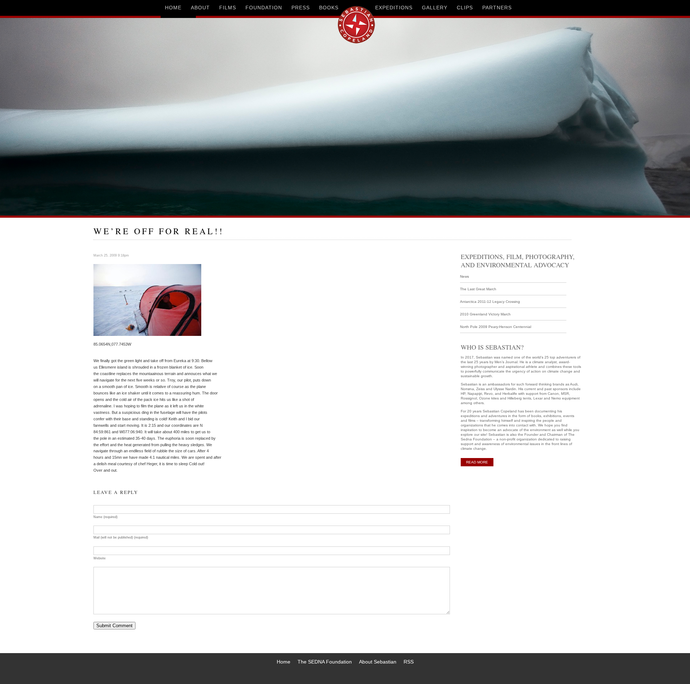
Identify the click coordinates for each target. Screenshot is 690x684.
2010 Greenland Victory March (485, 314)
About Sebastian (377, 662)
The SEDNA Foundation (325, 662)
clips (465, 7)
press (300, 7)
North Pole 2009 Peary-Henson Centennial (495, 327)
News (464, 276)
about (200, 7)
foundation (263, 7)
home (173, 7)
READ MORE (477, 462)
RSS (409, 662)
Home (283, 662)
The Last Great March (478, 289)
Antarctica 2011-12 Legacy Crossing (490, 302)
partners (497, 7)
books (329, 7)
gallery (434, 7)
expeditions (394, 7)
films (227, 7)
